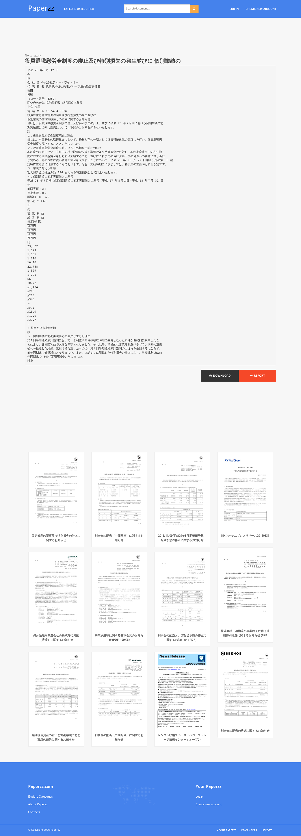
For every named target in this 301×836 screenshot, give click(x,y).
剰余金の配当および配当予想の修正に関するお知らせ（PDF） (182, 637)
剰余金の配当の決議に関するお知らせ (245, 731)
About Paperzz (37, 804)
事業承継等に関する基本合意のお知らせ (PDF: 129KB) (119, 637)
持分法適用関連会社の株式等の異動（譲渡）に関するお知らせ (56, 637)
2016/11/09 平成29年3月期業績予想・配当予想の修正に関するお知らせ (182, 538)
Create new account (209, 804)
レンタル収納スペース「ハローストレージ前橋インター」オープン (182, 737)
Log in (200, 797)
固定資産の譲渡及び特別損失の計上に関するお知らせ (56, 538)
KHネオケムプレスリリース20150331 (245, 536)
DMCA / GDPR (249, 830)
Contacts (34, 812)
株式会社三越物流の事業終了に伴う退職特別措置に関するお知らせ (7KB (245, 633)
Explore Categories (40, 797)
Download (221, 376)
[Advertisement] (150, 36)
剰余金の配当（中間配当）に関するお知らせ (119, 538)
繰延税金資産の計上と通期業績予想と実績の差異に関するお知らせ (56, 737)
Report (259, 376)
